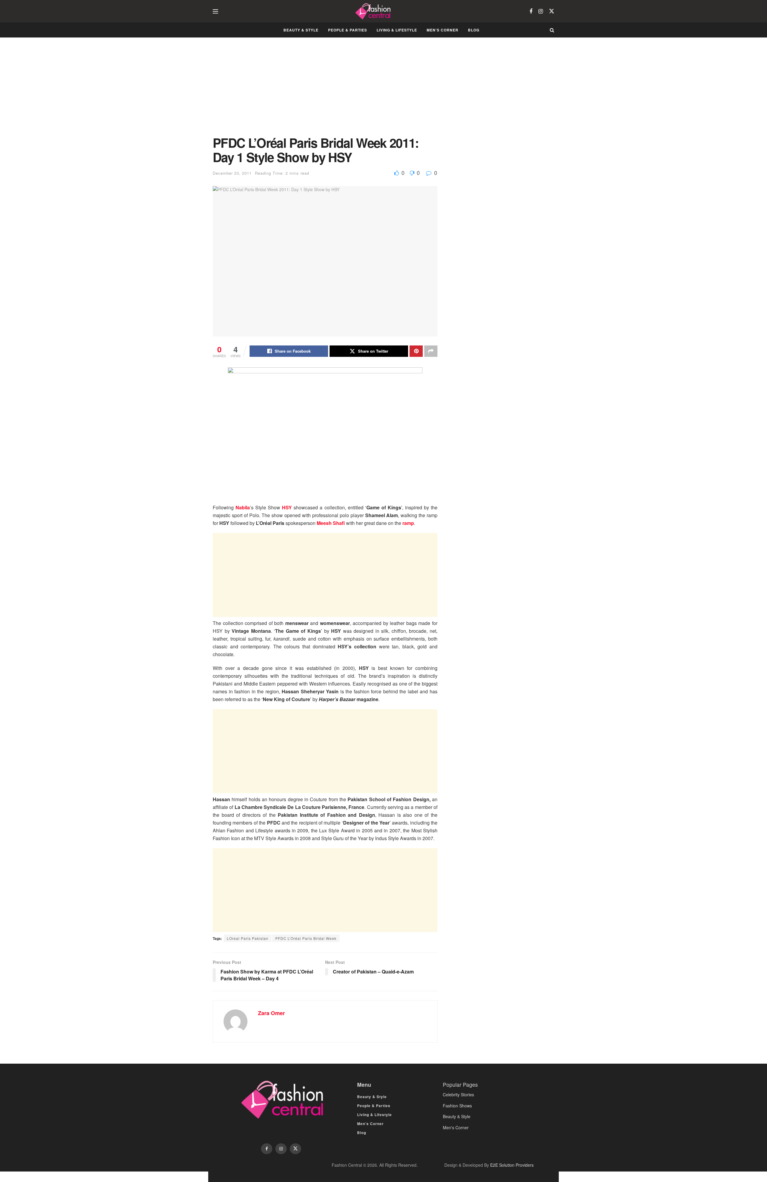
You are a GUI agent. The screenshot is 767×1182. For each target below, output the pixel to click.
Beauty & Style (300, 30)
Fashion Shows (457, 1106)
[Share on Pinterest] (416, 351)
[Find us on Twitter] (551, 11)
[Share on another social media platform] (430, 351)
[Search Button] (552, 29)
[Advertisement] (325, 91)
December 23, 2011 (232, 173)
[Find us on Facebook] (530, 11)
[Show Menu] (215, 11)
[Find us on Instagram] (540, 11)
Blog (473, 30)
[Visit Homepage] (373, 11)
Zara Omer (271, 1013)
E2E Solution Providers (512, 1165)
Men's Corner (456, 1127)
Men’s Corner (442, 30)
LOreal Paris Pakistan (247, 938)
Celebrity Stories (458, 1095)
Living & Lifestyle (397, 30)
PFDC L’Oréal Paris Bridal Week (305, 938)
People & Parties (347, 30)
